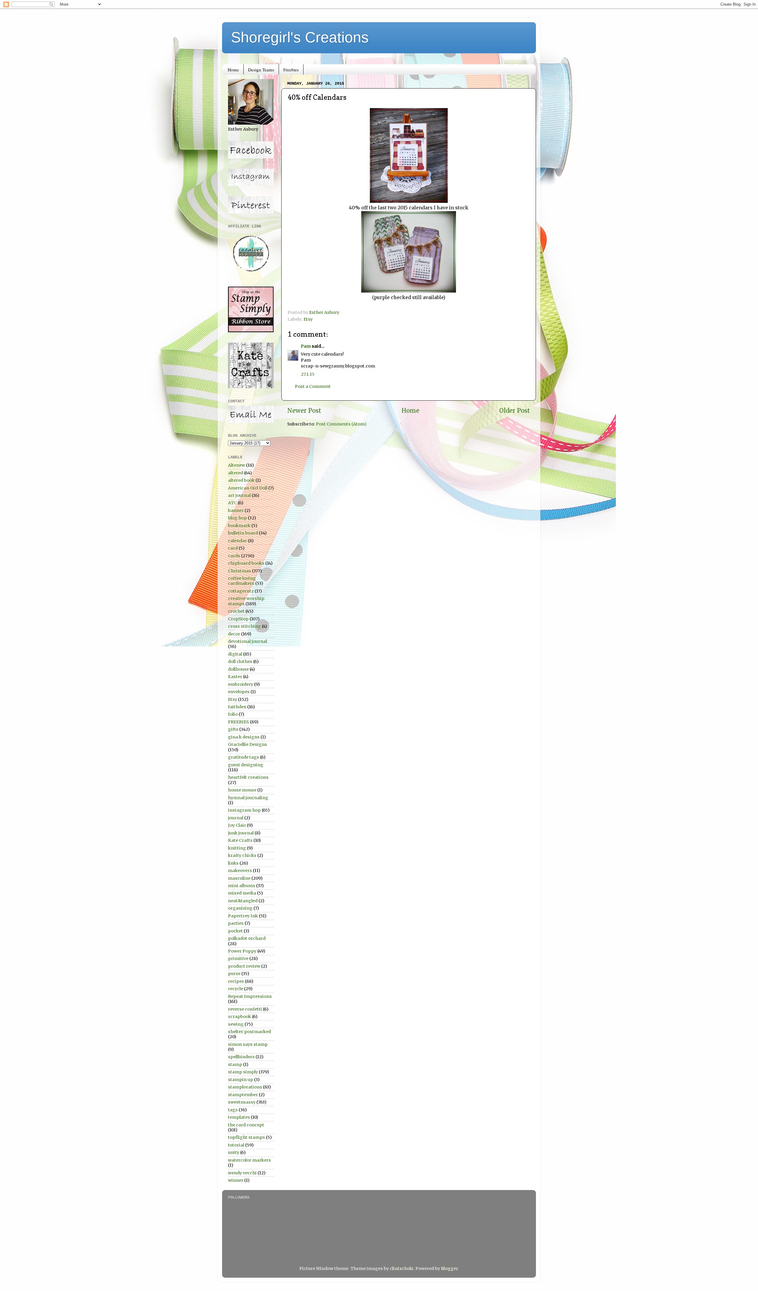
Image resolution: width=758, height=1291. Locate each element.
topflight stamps (246, 1137)
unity (233, 1152)
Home (233, 70)
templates (239, 1117)
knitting (237, 848)
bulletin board (243, 533)
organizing (240, 908)
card (233, 548)
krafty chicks (242, 855)
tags (233, 1109)
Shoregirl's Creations (300, 37)
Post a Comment (313, 386)
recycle (235, 988)
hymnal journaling (248, 797)
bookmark (239, 525)
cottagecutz (241, 591)
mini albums (241, 885)
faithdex (237, 706)
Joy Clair (237, 825)
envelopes (239, 691)
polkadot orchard (247, 938)
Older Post (514, 411)
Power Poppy (242, 951)
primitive (238, 958)
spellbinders (241, 1056)
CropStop (238, 619)
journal (235, 817)
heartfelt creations (248, 777)
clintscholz (401, 1268)
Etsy (308, 319)
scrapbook (239, 1016)
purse (234, 973)
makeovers (240, 870)
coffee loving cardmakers (242, 581)
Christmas (239, 571)
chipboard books (246, 563)
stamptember (243, 1094)
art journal (239, 495)
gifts (233, 729)
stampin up (240, 1079)
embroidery (240, 684)
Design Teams (261, 70)
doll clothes (240, 661)
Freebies (291, 70)
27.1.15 (307, 374)
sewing (236, 1024)
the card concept (246, 1125)
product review (244, 966)
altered (235, 473)
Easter (235, 676)
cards (234, 555)
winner (235, 1180)
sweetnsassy (242, 1102)
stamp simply (243, 1072)
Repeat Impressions (250, 996)
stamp (235, 1064)
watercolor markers (249, 1160)
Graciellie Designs (247, 744)
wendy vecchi (242, 1173)
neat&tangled (243, 900)
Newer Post (304, 411)
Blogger (449, 1268)
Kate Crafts (240, 840)
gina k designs (244, 737)
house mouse (242, 790)
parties (236, 923)
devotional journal (247, 641)
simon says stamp (248, 1044)
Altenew (236, 465)
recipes (236, 981)
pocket (235, 931)
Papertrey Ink (243, 916)
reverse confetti (245, 1009)
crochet (236, 611)
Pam (306, 346)
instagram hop (244, 810)
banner (236, 510)
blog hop (237, 518)
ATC (232, 502)
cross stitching (244, 626)
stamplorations (245, 1087)
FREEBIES (238, 722)
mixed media (242, 893)
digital (235, 654)
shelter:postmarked (249, 1031)
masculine (239, 878)
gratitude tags (243, 757)
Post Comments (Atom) (341, 424)
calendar (237, 540)
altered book (241, 480)
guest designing (245, 764)
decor (234, 634)
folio (233, 714)
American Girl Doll (247, 488)
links (233, 863)
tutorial (236, 1145)
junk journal (241, 833)
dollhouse (238, 669)
